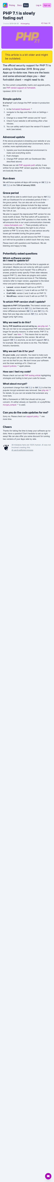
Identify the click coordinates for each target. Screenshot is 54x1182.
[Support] (48, 1176)
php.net (46, 390)
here (21, 334)
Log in (38, 5)
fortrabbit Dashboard (22, 109)
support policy (33, 416)
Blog (26, 5)
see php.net (44, 326)
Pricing (12, 5)
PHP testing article (32, 375)
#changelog (25, 24)
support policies (11, 366)
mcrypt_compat (11, 405)
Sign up (47, 5)
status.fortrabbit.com (14, 225)
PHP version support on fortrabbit (20, 88)
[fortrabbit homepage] (5, 5)
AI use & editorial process (22, 450)
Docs (19, 5)
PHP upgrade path (27, 165)
